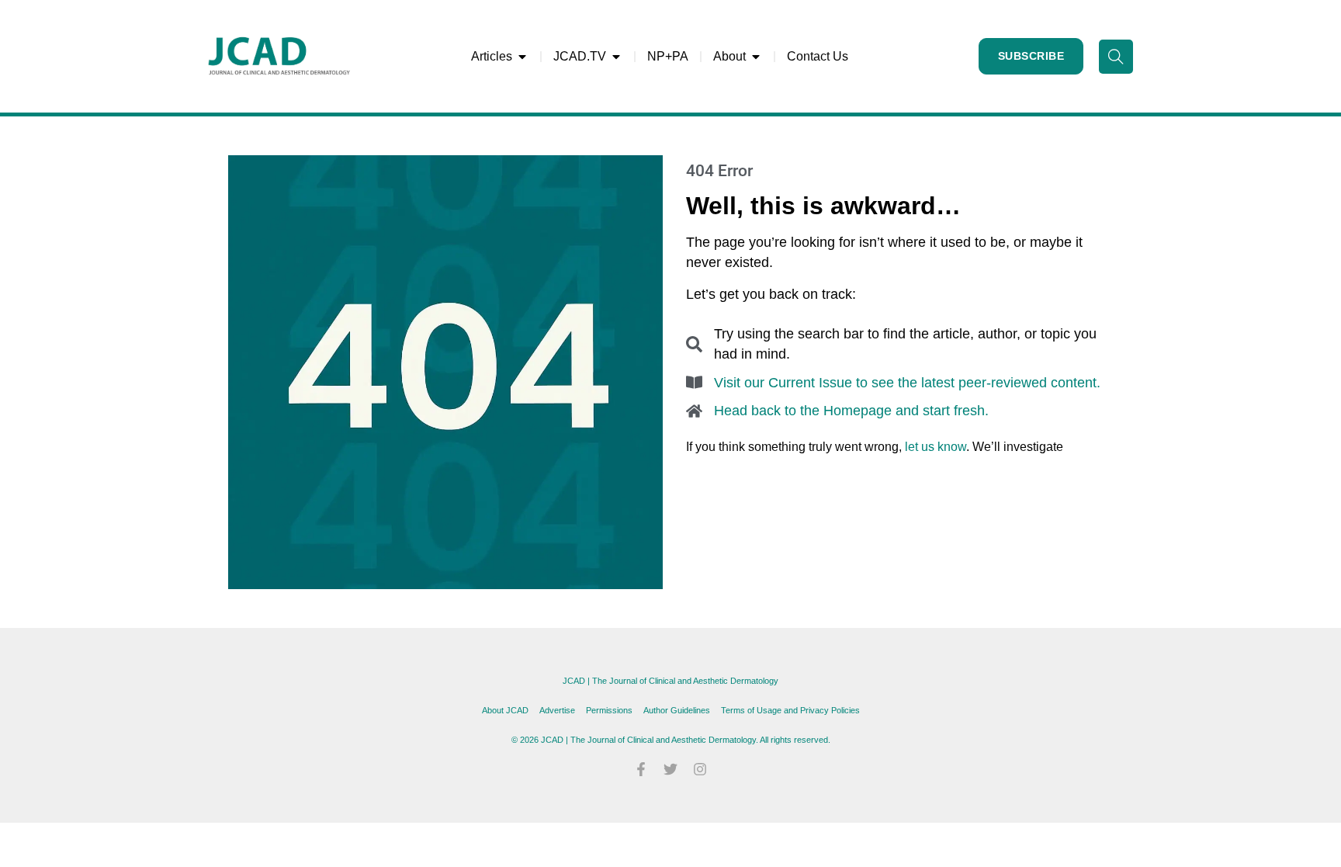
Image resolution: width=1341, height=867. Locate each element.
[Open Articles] (522, 56)
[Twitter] (670, 769)
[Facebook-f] (641, 769)
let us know (935, 446)
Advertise (557, 710)
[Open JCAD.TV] (616, 56)
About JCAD (505, 710)
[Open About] (756, 56)
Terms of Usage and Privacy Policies (790, 710)
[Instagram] (700, 769)
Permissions (609, 710)
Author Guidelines (676, 710)
